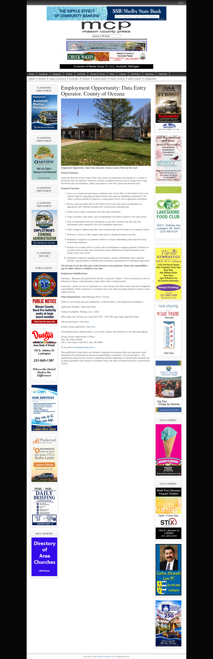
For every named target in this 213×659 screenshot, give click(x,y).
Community (151, 79)
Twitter (69, 74)
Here (87, 322)
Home (31, 74)
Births (32, 79)
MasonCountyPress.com (105, 656)
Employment (134, 79)
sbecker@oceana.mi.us (84, 347)
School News (99, 79)
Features (74, 79)
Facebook (43, 74)
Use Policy (135, 74)
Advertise (149, 74)
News (112, 74)
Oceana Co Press (97, 74)
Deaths (42, 79)
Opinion (86, 79)
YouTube (81, 74)
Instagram (56, 74)
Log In (180, 3)
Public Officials (57, 79)
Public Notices (117, 79)
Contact (122, 74)
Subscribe (162, 74)
